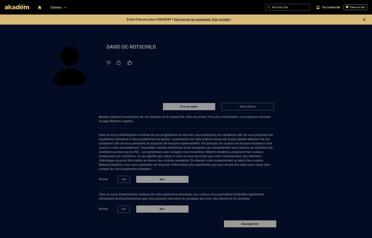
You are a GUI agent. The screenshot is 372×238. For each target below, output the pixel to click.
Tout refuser (247, 106)
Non (162, 179)
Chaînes (56, 7)
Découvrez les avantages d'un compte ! (202, 19)
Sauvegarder (250, 223)
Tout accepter (189, 106)
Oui (123, 179)
